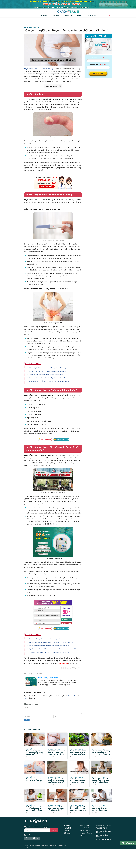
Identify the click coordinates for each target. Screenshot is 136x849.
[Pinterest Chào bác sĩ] (30, 838)
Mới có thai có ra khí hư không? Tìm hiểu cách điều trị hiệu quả (49, 646)
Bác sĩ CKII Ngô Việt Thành (48, 678)
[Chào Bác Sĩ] (68, 4)
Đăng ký (54, 830)
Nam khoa (56, 15)
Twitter (76, 696)
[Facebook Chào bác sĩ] (26, 838)
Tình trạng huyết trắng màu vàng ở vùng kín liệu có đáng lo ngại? (49, 652)
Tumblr (26, 698)
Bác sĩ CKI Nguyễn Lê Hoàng (102, 835)
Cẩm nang (67, 833)
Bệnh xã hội (68, 15)
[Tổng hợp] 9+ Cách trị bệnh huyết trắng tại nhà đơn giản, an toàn (50, 368)
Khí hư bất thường (31, 27)
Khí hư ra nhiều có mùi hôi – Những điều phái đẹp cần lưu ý (47, 371)
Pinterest (71, 696)
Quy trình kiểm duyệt (86, 833)
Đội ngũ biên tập (85, 830)
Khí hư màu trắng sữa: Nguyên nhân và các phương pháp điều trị (49, 639)
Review (79, 15)
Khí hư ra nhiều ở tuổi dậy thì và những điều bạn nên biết (47, 378)
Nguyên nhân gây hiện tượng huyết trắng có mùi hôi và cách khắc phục (51, 642)
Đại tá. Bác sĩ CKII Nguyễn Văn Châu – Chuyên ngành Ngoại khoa (103, 827)
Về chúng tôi (92, 15)
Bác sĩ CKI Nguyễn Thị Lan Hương (103, 831)
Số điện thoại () (98, 64)
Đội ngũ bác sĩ (84, 828)
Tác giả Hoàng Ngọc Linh (103, 839)
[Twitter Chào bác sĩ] (34, 838)
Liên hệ (82, 835)
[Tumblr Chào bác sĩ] (38, 838)
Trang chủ (43, 15)
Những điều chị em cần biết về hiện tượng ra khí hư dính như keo (49, 381)
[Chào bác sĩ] (68, 11)
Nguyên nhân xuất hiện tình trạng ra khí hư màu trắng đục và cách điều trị (52, 649)
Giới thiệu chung (85, 825)
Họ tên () (98, 58)
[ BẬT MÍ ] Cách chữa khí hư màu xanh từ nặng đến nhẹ (46, 374)
